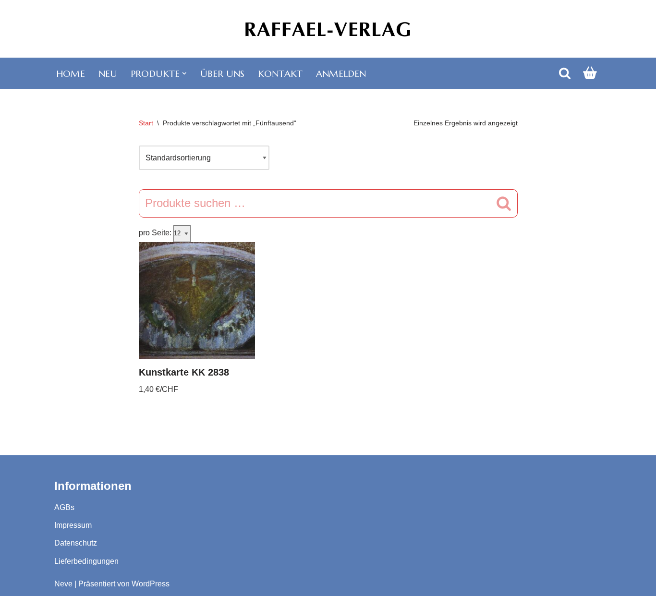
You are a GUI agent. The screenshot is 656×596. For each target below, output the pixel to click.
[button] (184, 73)
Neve (63, 584)
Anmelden (341, 73)
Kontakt (280, 73)
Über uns (222, 73)
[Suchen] (565, 73)
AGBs (64, 507)
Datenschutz (75, 543)
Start (146, 123)
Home (70, 73)
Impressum (73, 525)
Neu (107, 73)
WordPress (151, 584)
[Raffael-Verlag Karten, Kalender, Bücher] (328, 29)
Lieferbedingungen (86, 561)
